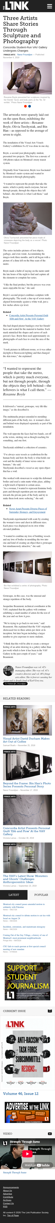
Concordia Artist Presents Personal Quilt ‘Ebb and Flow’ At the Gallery (28, 317)
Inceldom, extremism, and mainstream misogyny (24, 926)
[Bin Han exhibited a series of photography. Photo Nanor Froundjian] (27, 567)
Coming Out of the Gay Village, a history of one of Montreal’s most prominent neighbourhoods (25, 936)
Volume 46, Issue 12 (20, 1093)
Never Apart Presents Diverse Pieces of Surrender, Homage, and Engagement (28, 510)
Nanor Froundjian (24, 54)
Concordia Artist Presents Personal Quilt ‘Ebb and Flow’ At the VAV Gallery (26, 831)
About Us (7, 1190)
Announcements (11, 1187)
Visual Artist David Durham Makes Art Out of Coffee (26, 740)
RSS (5, 1206)
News (5, 910)
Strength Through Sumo (14, 1172)
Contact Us (8, 1203)
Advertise (7, 1194)
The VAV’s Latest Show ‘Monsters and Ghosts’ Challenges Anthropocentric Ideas (25, 879)
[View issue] (27, 1053)
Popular (41, 895)
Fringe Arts (7, 941)
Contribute (8, 1197)
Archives (7, 1200)
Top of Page (13, 1215)
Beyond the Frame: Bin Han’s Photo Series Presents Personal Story (27, 785)
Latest (14, 895)
